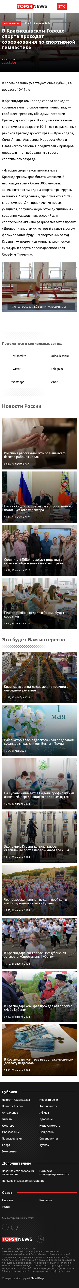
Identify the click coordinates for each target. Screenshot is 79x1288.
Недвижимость (50, 1125)
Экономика (9, 1151)
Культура (8, 1125)
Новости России (12, 1106)
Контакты (46, 1200)
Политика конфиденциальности (54, 1172)
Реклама (7, 1200)
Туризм (44, 1145)
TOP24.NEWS (9, 62)
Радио (6, 1206)
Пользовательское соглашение (23, 1180)
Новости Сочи (49, 1099)
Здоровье (46, 1119)
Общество (47, 1132)
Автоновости (48, 1106)
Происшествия (12, 1138)
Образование (11, 1132)
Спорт (6, 1145)
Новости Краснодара (16, 1099)
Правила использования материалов (18, 1172)
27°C (61, 6)
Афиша (44, 1112)
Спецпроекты (49, 1138)
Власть (7, 1119)
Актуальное (10, 1112)
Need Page (38, 1278)
